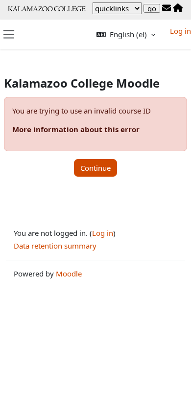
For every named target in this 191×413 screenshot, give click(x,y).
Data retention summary (55, 246)
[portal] (178, 8)
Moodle (69, 273)
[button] (126, 34)
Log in (180, 31)
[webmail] (166, 8)
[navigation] (117, 8)
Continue (95, 168)
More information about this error (76, 129)
